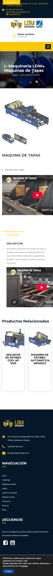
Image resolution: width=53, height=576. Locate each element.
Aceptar (9, 571)
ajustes (24, 566)
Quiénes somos (8, 497)
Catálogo (6, 480)
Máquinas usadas (9, 484)
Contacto (6, 501)
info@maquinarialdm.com (19, 12)
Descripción (13, 235)
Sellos (4, 488)
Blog (4, 510)
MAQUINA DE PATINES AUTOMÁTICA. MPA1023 (40, 359)
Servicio (5, 505)
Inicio (14, 75)
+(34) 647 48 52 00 (15, 9)
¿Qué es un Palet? (9, 493)
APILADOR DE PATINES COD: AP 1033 (13, 359)
